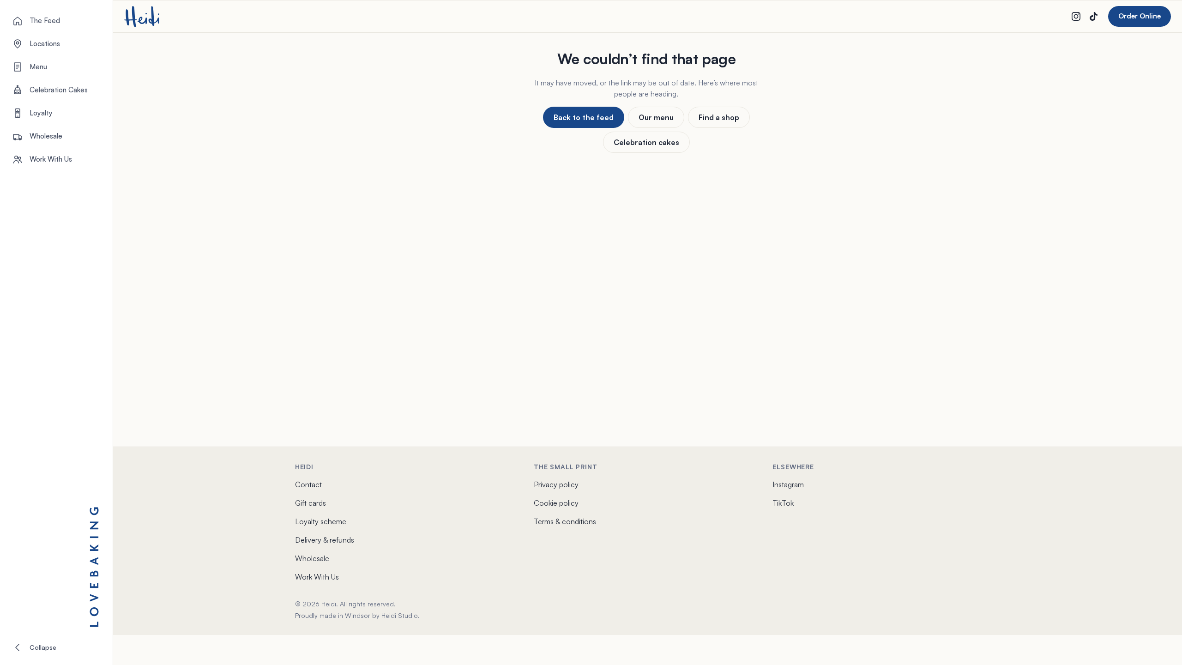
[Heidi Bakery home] (141, 16)
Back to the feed (584, 117)
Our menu (656, 117)
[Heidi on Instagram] (1075, 16)
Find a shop (719, 117)
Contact (308, 484)
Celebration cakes (646, 142)
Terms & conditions (565, 521)
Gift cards (310, 503)
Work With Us (317, 576)
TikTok (783, 503)
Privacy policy (556, 484)
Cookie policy (556, 503)
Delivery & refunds (324, 539)
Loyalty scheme (320, 521)
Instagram (788, 484)
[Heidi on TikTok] (1093, 16)
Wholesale (312, 558)
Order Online (1139, 16)
